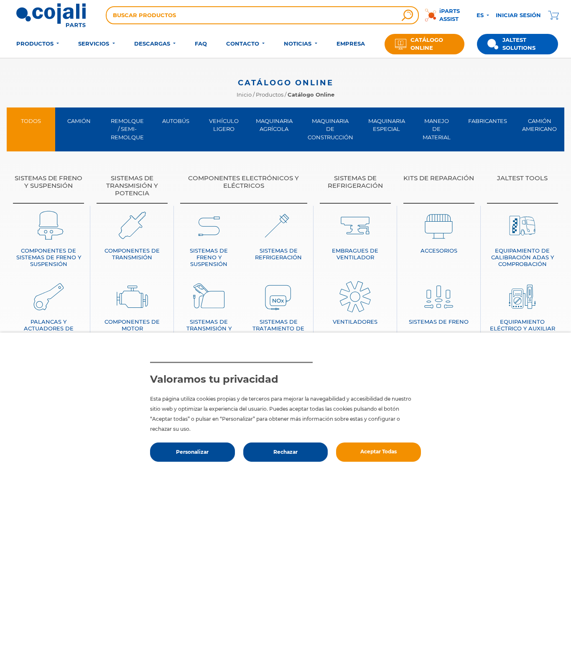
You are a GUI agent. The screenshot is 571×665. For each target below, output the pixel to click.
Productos (269, 94)
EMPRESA (350, 43)
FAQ (201, 43)
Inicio (244, 94)
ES (481, 15)
